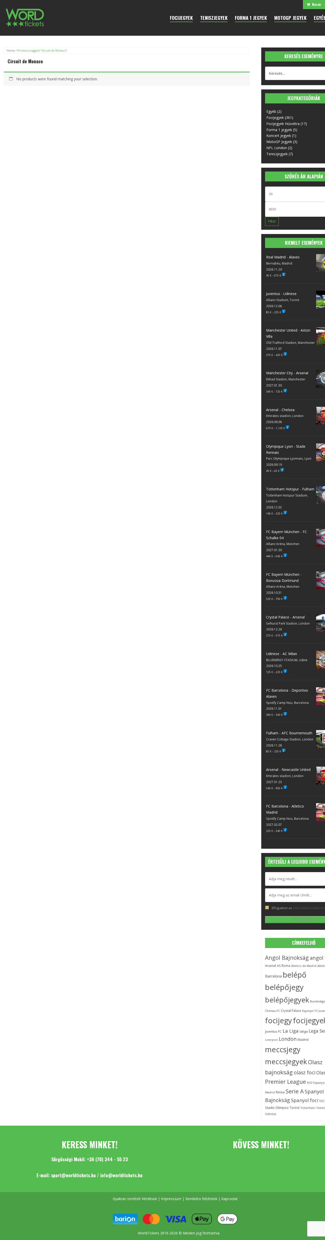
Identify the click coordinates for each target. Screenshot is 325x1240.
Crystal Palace (291, 1011)
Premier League (285, 1081)
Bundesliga (317, 1001)
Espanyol (308, 1011)
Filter (272, 221)
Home (11, 50)
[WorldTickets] (25, 17)
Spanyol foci (304, 1100)
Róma (280, 1092)
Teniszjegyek (277, 153)
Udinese (270, 1114)
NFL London (276, 147)
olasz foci (304, 1072)
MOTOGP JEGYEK (290, 17)
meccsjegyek (286, 1061)
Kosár (315, 4)
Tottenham (308, 1108)
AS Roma (283, 966)
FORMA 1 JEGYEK (251, 17)
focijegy (278, 1020)
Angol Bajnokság (287, 957)
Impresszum (171, 1198)
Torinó (295, 1108)
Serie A (295, 1091)
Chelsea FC (272, 1011)
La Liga (291, 1031)
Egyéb (271, 111)
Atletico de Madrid (303, 966)
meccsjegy (282, 1049)
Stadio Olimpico (277, 1107)
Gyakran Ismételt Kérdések (135, 1198)
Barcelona (273, 976)
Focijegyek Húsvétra (283, 123)
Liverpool (271, 1040)
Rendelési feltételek (201, 1198)
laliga (304, 1031)
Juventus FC (273, 1031)
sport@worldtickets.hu (73, 1175)
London (288, 1038)
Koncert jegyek (278, 135)
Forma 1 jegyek (279, 129)
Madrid (303, 1039)
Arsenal (270, 966)
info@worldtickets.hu (121, 1175)
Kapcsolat (229, 1198)
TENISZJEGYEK (214, 17)
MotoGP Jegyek (279, 141)
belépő (294, 975)
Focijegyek (275, 117)
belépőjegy (284, 987)
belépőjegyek (287, 999)
